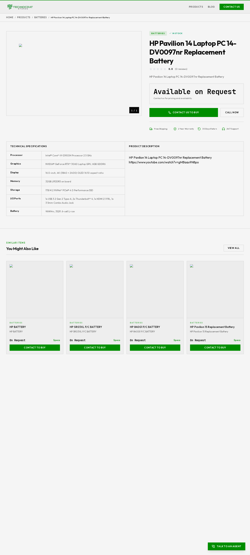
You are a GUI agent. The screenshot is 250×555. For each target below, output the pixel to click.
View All (234, 247)
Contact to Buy (35, 347)
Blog (211, 6)
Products (196, 6)
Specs (56, 340)
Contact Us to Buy (186, 112)
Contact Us (231, 6)
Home (9, 17)
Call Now (232, 112)
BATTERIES (40, 17)
